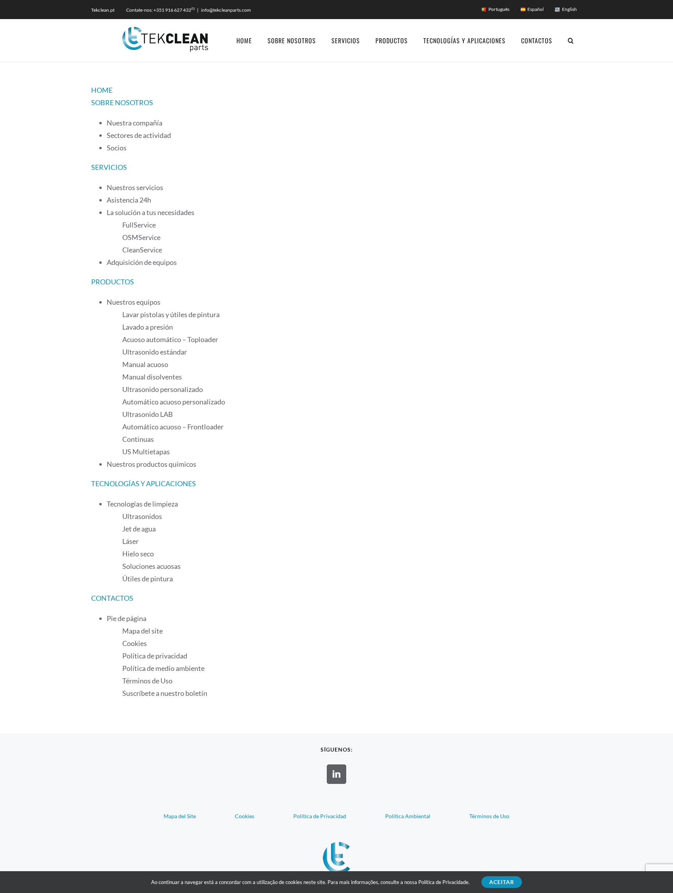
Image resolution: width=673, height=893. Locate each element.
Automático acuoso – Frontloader (173, 426)
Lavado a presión (147, 327)
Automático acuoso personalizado (173, 401)
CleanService (142, 249)
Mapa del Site (180, 816)
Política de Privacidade (443, 882)
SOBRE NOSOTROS (122, 102)
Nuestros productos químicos (151, 464)
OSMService (141, 237)
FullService (139, 225)
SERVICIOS (109, 167)
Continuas (138, 439)
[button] (571, 40)
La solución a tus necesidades (150, 212)
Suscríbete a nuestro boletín (164, 693)
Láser (130, 541)
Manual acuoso (145, 364)
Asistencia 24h (129, 200)
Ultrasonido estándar (154, 352)
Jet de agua (139, 528)
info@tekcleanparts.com (226, 10)
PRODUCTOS (112, 281)
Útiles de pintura (147, 578)
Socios (117, 147)
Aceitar (501, 882)
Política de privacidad (154, 655)
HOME (102, 90)
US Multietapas (146, 451)
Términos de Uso (147, 680)
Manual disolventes (152, 376)
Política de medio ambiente (163, 668)
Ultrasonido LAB (147, 414)
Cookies (134, 643)
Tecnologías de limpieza (142, 503)
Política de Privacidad (319, 816)
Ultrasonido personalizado (162, 389)
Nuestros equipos (133, 302)
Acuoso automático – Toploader (170, 339)
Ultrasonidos (142, 516)
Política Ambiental (407, 816)
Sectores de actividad (139, 135)
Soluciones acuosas (151, 566)
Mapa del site (142, 631)
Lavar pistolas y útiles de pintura (171, 314)
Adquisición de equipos (142, 262)
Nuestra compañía (134, 122)
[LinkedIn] (336, 774)
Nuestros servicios (135, 187)
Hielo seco (138, 553)
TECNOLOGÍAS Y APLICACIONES (143, 483)
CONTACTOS (112, 598)
